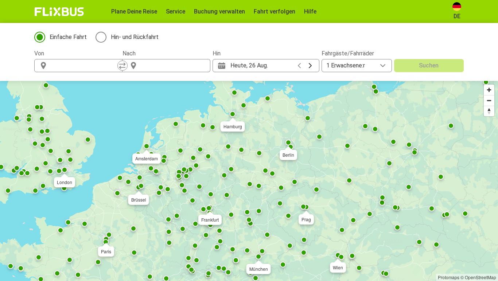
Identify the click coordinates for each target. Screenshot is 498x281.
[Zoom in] (489, 90)
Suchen (429, 65)
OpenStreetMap (480, 277)
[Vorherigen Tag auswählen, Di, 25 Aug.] (299, 65)
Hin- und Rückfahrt (135, 37)
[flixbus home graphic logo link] (59, 11)
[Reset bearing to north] (489, 111)
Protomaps (448, 277)
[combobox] (85, 65)
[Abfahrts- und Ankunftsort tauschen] (122, 66)
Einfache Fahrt (68, 37)
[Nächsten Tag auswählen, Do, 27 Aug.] (310, 65)
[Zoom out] (489, 100)
